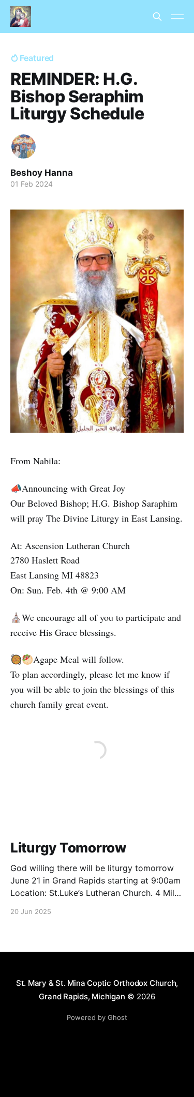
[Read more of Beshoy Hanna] (23, 146)
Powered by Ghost (97, 1017)
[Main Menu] (177, 16)
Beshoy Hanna (41, 172)
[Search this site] (157, 16)
